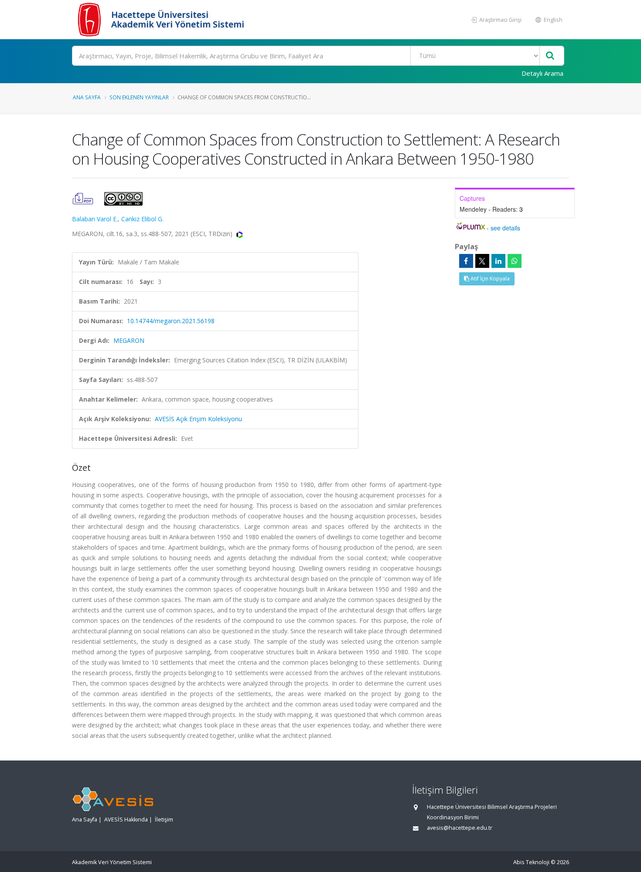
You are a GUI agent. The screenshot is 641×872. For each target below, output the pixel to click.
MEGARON (128, 340)
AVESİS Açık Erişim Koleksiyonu (198, 419)
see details (505, 227)
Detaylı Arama (542, 73)
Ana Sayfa (87, 97)
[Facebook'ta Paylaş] (466, 261)
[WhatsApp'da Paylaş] (515, 261)
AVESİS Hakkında (126, 819)
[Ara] (550, 56)
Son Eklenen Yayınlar (139, 97)
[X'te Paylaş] (482, 261)
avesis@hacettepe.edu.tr (459, 827)
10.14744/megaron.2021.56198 (171, 321)
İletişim (164, 819)
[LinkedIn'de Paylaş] (498, 261)
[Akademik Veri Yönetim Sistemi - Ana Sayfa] (90, 19)
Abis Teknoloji (531, 862)
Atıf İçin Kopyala (489, 278)
